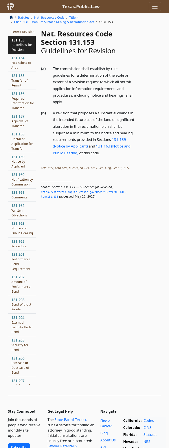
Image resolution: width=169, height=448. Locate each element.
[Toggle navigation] (155, 6)
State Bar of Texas (69, 419)
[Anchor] (65, 101)
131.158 (22, 141)
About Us (108, 440)
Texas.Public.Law (81, 6)
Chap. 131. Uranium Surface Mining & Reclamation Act (54, 22)
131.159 (18, 162)
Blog (104, 433)
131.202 (21, 284)
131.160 (22, 179)
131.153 (21, 45)
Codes (148, 420)
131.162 (19, 210)
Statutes (23, 17)
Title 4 (74, 17)
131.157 (19, 121)
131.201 (21, 261)
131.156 (22, 100)
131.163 (22, 228)
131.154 (21, 63)
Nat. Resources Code (49, 17)
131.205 (19, 345)
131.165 (18, 243)
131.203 (21, 304)
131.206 (20, 365)
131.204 (22, 324)
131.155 (19, 80)
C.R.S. (147, 427)
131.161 (19, 194)
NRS (146, 441)
